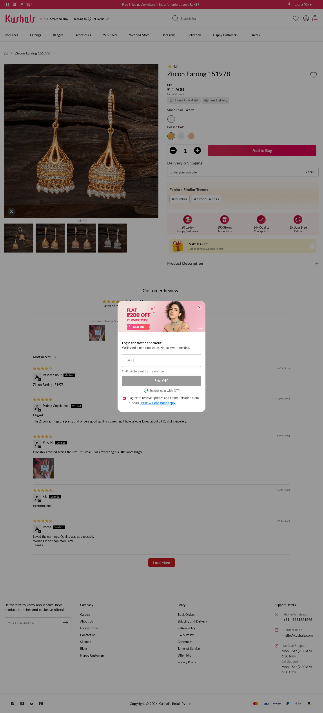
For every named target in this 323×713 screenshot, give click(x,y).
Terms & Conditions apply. (158, 402)
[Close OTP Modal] (199, 307)
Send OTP (161, 381)
